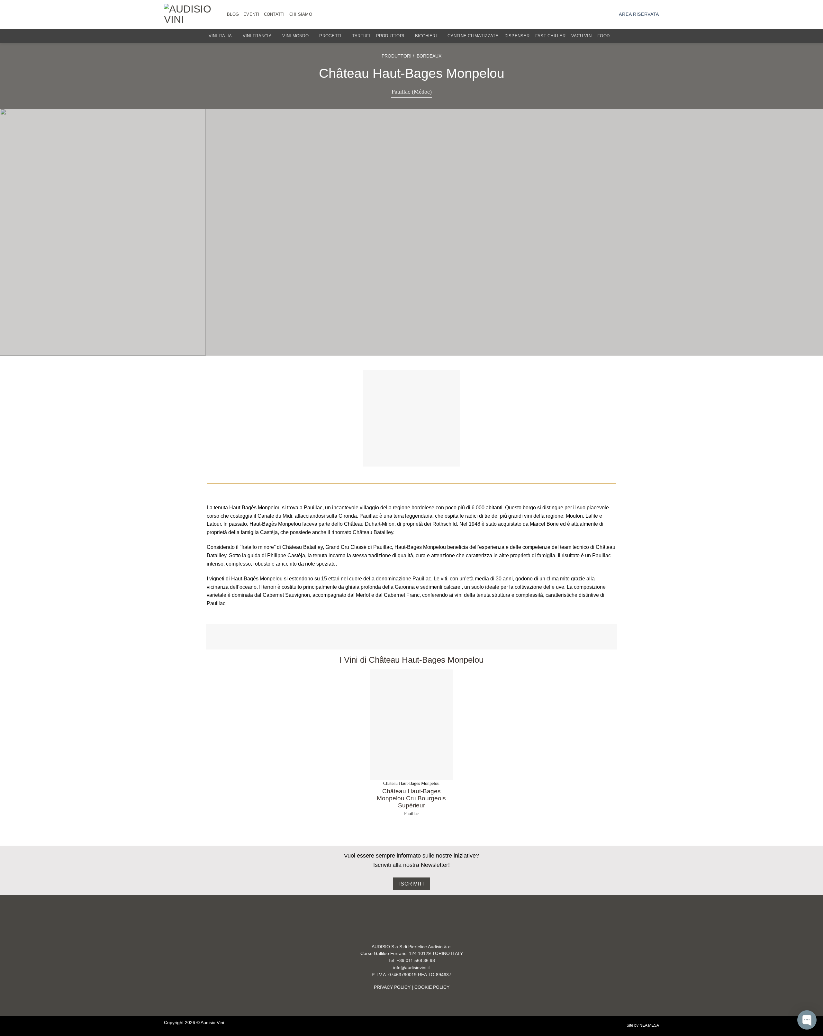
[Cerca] (656, 35)
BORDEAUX (429, 56)
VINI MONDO (295, 35)
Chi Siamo (300, 14)
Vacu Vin (581, 35)
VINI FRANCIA (257, 35)
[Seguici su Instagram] (325, 15)
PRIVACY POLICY (392, 987)
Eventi (251, 14)
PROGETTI (330, 35)
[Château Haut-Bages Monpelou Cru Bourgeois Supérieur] (411, 724)
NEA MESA (649, 1025)
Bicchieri (426, 35)
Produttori (390, 35)
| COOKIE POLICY (430, 987)
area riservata (639, 14)
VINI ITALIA (220, 35)
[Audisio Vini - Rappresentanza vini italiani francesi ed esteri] (190, 14)
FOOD (603, 35)
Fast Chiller (550, 35)
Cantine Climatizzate (473, 35)
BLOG (233, 14)
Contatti (274, 14)
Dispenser (516, 35)
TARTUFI (361, 35)
